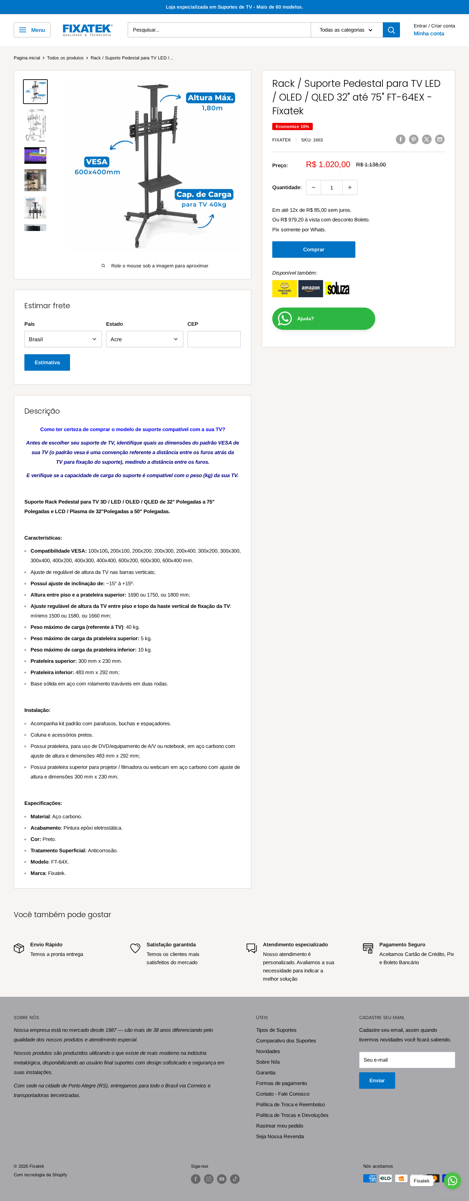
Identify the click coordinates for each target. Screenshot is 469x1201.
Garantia (265, 1072)
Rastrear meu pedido (279, 1126)
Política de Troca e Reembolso (290, 1104)
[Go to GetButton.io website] (453, 1194)
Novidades (268, 1051)
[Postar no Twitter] (427, 139)
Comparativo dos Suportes (286, 1040)
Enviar (377, 1080)
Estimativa (47, 362)
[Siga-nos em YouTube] (222, 1179)
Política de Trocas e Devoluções (292, 1115)
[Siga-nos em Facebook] (196, 1179)
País (29, 324)
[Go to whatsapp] (452, 1180)
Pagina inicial (27, 57)
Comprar (313, 249)
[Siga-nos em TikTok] (235, 1179)
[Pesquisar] (391, 29)
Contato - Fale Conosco (282, 1094)
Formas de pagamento (281, 1083)
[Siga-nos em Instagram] (209, 1179)
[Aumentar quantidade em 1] (350, 187)
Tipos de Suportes (276, 1030)
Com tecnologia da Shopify (40, 1174)
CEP (192, 324)
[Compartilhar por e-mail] (440, 139)
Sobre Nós (268, 1062)
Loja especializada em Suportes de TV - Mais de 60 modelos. (234, 7)
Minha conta (429, 33)
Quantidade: (287, 187)
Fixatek (281, 139)
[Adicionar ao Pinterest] (414, 139)
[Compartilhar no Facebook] (400, 139)
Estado (114, 324)
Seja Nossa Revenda (280, 1136)
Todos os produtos (65, 57)
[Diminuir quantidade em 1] (313, 187)
